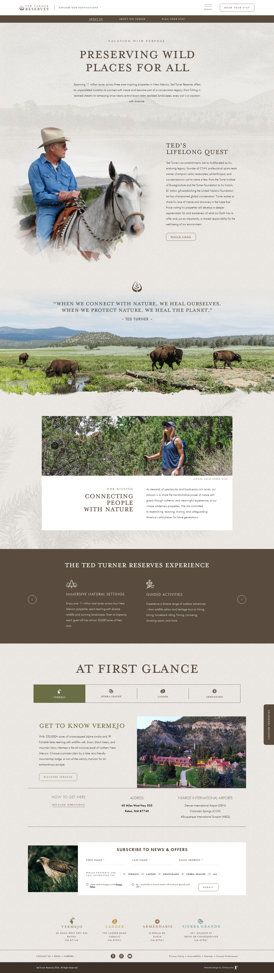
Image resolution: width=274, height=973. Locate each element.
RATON (71, 936)
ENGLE (157, 936)
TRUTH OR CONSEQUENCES (201, 936)
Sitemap (208, 956)
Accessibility (194, 956)
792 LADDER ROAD (115, 932)
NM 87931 (114, 939)
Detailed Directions (68, 805)
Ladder (151, 874)
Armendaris (171, 874)
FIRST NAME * (95, 860)
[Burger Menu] (208, 7)
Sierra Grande (196, 874)
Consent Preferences (227, 956)
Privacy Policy (176, 956)
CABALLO (114, 936)
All (215, 874)
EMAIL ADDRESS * (191, 860)
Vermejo (133, 874)
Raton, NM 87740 (137, 811)
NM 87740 (71, 939)
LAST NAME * (142, 860)
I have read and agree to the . (106, 885)
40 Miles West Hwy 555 (136, 805)
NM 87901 (157, 939)
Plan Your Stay (173, 19)
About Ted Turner (132, 19)
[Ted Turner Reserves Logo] (34, 7)
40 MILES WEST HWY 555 (72, 932)
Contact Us (43, 956)
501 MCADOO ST (201, 932)
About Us (96, 19)
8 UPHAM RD (157, 932)
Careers (69, 956)
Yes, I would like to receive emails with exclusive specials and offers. (163, 885)
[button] (55, 446)
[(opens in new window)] (71, 918)
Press (57, 956)
